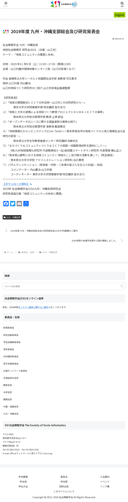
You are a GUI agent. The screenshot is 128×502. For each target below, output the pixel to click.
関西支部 (7, 399)
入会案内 (105, 476)
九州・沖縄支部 (13, 217)
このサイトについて (64, 491)
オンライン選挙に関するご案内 (33, 307)
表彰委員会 (8, 349)
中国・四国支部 (10, 406)
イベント (105, 481)
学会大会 (23, 486)
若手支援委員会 (10, 363)
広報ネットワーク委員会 (15, 370)
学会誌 (23, 481)
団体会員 (64, 486)
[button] (122, 286)
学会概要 (23, 476)
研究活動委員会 (10, 334)
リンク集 (105, 486)
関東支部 (7, 385)
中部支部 (7, 392)
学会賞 (64, 481)
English (119, 15)
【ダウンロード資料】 (16, 184)
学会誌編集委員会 (12, 342)
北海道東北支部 (10, 377)
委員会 (64, 476)
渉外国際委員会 (10, 356)
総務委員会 (8, 327)
